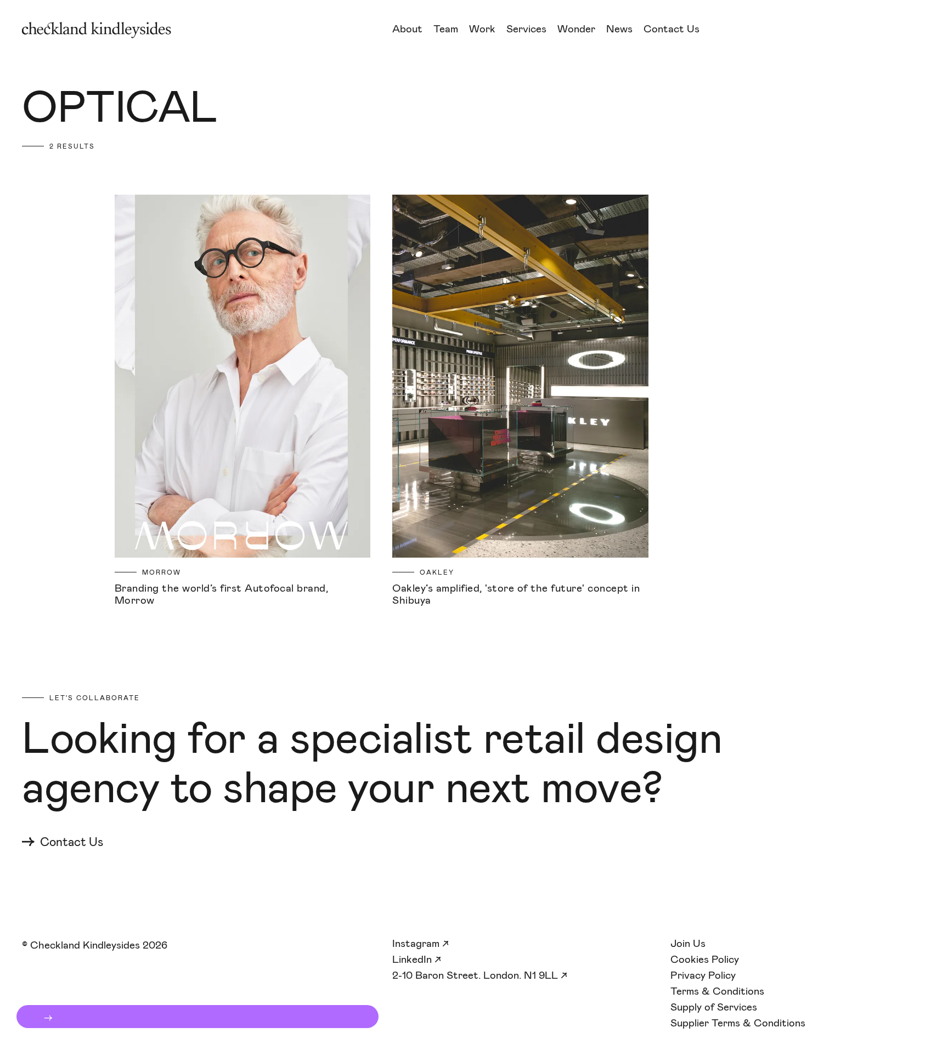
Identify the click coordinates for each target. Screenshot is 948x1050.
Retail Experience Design (570, 64)
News (619, 29)
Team (445, 29)
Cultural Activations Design (577, 78)
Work (482, 29)
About (407, 29)
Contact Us (671, 29)
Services (526, 29)
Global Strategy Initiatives (574, 105)
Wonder (576, 29)
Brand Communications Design (583, 92)
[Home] (196, 30)
